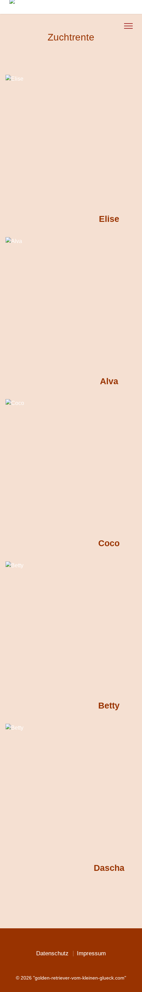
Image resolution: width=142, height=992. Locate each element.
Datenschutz (52, 953)
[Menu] (128, 26)
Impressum (91, 953)
